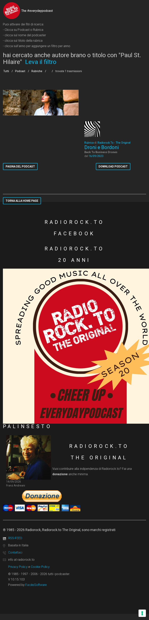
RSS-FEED (15, 538)
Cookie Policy (40, 567)
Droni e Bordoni (101, 147)
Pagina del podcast (20, 166)
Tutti (6, 71)
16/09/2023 (96, 156)
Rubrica (89, 142)
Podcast (20, 71)
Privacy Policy (18, 567)
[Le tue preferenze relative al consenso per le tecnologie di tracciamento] (142, 613)
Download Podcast (113, 166)
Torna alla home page (22, 200)
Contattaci (15, 552)
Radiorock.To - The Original (114, 142)
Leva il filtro (40, 62)
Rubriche (36, 71)
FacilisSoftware (36, 585)
